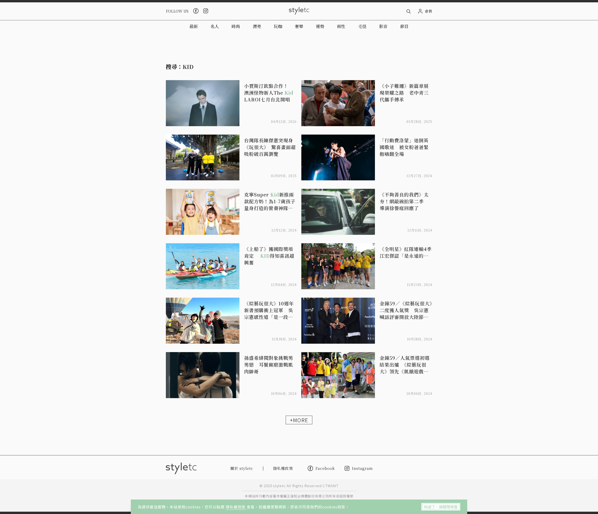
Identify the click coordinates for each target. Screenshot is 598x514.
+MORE (299, 420)
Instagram (362, 468)
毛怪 (362, 26)
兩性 (341, 26)
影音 (383, 26)
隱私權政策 (236, 507)
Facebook (325, 468)
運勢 (320, 26)
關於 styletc (241, 468)
